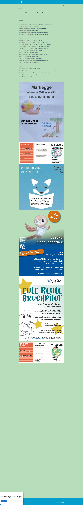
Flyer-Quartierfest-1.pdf (38, 76)
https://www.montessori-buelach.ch (41, 42)
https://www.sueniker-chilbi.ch (40, 22)
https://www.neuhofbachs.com (37, 40)
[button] (22, 493)
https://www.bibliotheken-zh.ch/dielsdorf (43, 46)
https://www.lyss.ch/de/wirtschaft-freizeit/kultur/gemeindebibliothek (43, 44)
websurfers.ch (26, 498)
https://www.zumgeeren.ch (37, 58)
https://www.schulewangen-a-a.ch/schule (41, 48)
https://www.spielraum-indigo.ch (35, 62)
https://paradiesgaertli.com (34, 30)
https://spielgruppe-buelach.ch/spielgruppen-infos (40, 12)
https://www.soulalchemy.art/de (35, 68)
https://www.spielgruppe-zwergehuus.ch (39, 28)
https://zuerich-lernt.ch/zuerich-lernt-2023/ (43, 72)
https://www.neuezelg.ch (34, 26)
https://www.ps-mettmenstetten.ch (42, 60)
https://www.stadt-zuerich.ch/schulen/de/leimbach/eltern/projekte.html (45, 70)
